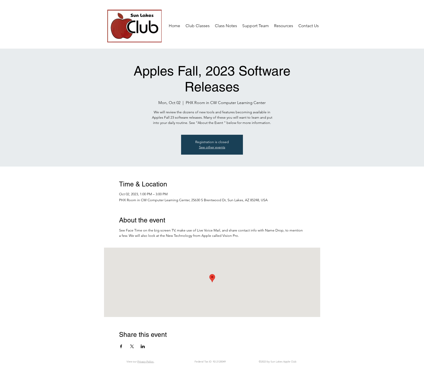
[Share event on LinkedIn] (143, 346)
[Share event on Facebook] (121, 346)
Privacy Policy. (145, 361)
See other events (212, 147)
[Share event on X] (132, 346)
